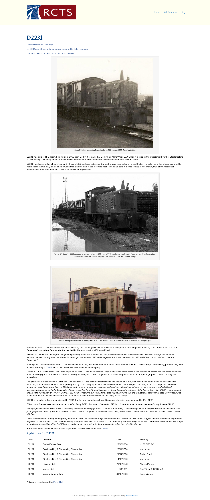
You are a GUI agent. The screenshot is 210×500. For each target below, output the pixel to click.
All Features (170, 12)
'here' (105, 428)
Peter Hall (58, 482)
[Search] (181, 12)
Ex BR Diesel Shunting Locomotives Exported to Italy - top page (57, 49)
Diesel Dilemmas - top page (40, 44)
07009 (49, 367)
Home (156, 12)
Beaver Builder (132, 495)
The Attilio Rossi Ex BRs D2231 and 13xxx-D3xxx (50, 53)
